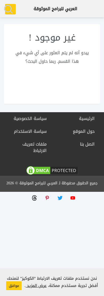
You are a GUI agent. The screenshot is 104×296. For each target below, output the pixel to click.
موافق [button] (14, 285)
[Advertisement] (52, 244)
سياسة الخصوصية (30, 118)
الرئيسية (87, 118)
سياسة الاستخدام (30, 131)
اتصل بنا (87, 144)
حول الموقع (84, 131)
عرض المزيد (36, 285)
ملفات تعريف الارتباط (34, 147)
